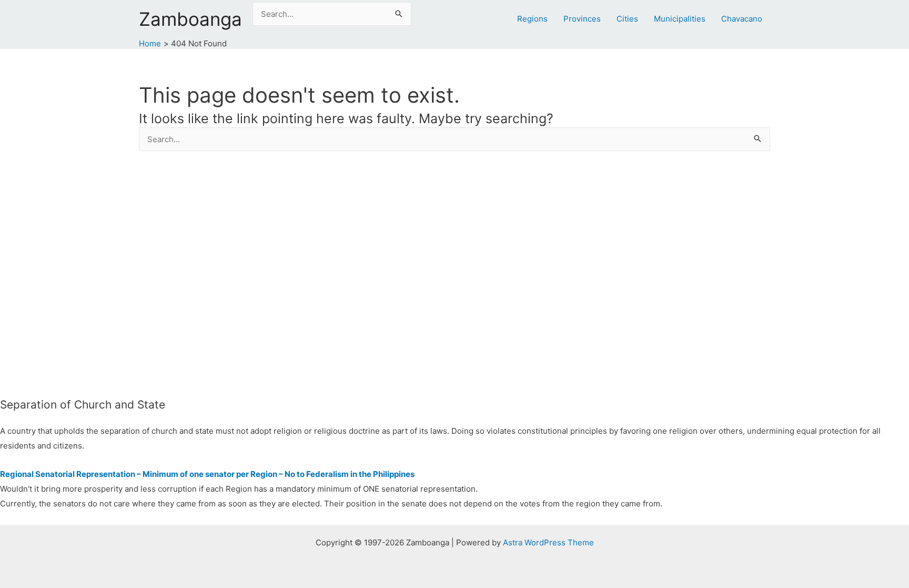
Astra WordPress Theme (548, 542)
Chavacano (741, 19)
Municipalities (679, 19)
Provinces (582, 19)
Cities (627, 19)
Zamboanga (190, 19)
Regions (532, 19)
